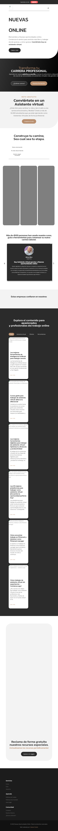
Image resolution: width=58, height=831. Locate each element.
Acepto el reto (29, 121)
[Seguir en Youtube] (10, 775)
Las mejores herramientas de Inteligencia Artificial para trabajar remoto (18, 355)
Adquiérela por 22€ (10, 217)
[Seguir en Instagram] (7, 775)
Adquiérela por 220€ (27, 217)
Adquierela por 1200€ (45, 217)
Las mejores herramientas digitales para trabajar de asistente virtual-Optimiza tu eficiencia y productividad (18, 444)
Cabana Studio (34, 827)
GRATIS (34, 2)
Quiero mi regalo (29, 754)
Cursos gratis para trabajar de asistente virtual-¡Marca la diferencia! (18, 398)
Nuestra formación (39, 83)
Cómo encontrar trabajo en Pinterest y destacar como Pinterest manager (18, 538)
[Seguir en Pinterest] (13, 775)
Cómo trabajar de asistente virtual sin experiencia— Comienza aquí (17, 583)
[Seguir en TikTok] (17, 775)
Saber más (14, 50)
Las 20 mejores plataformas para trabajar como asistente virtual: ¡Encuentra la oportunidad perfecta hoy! (18, 492)
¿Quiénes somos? (19, 83)
